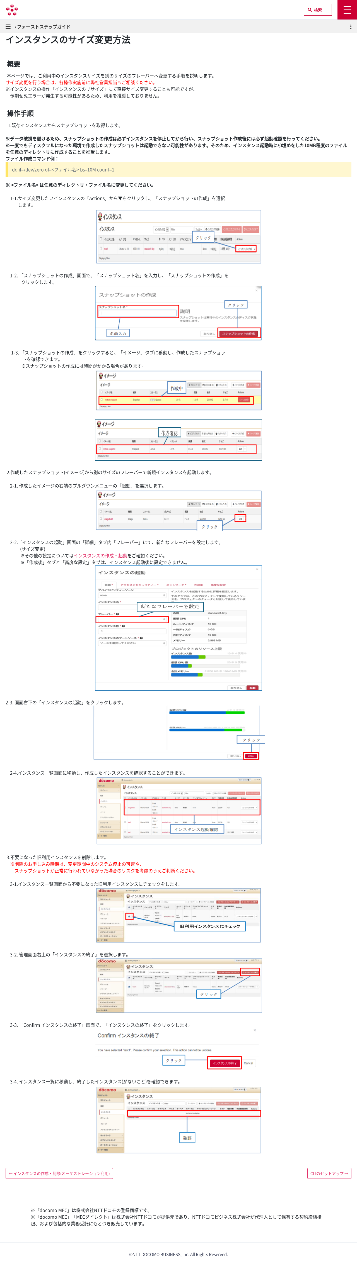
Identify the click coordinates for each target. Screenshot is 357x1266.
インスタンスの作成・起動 (100, 555)
